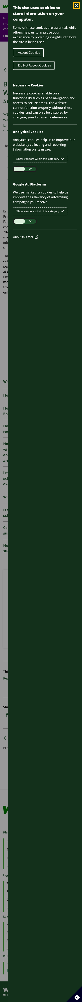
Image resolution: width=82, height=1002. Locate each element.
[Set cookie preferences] (74, 994)
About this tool (25, 237)
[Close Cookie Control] (76, 5)
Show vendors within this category (37, 158)
